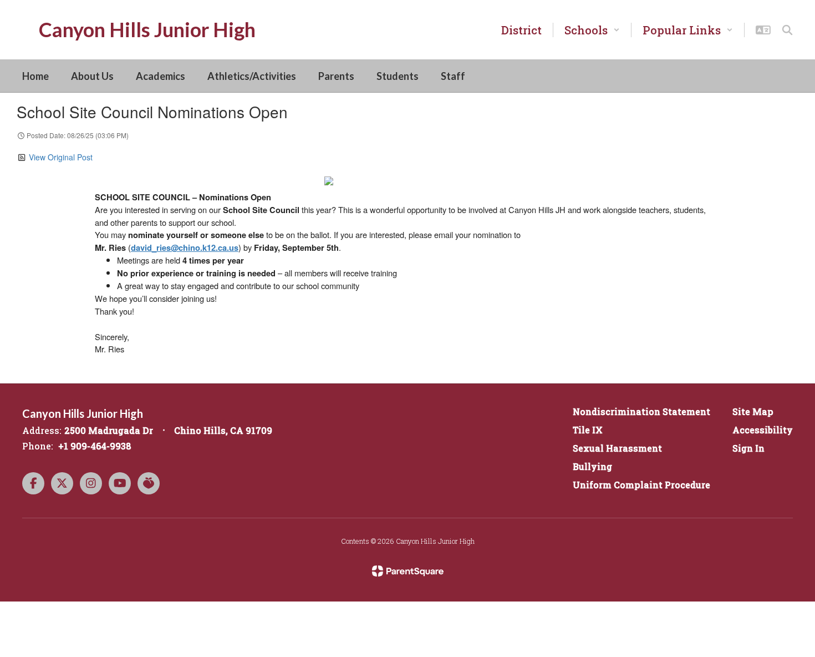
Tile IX (588, 430)
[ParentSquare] (407, 571)
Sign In (748, 448)
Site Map (752, 411)
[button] (592, 30)
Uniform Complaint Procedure (641, 485)
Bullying (592, 466)
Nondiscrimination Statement (641, 411)
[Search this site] (787, 30)
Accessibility (762, 430)
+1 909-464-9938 (94, 446)
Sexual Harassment (617, 448)
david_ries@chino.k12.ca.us (184, 248)
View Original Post (61, 157)
